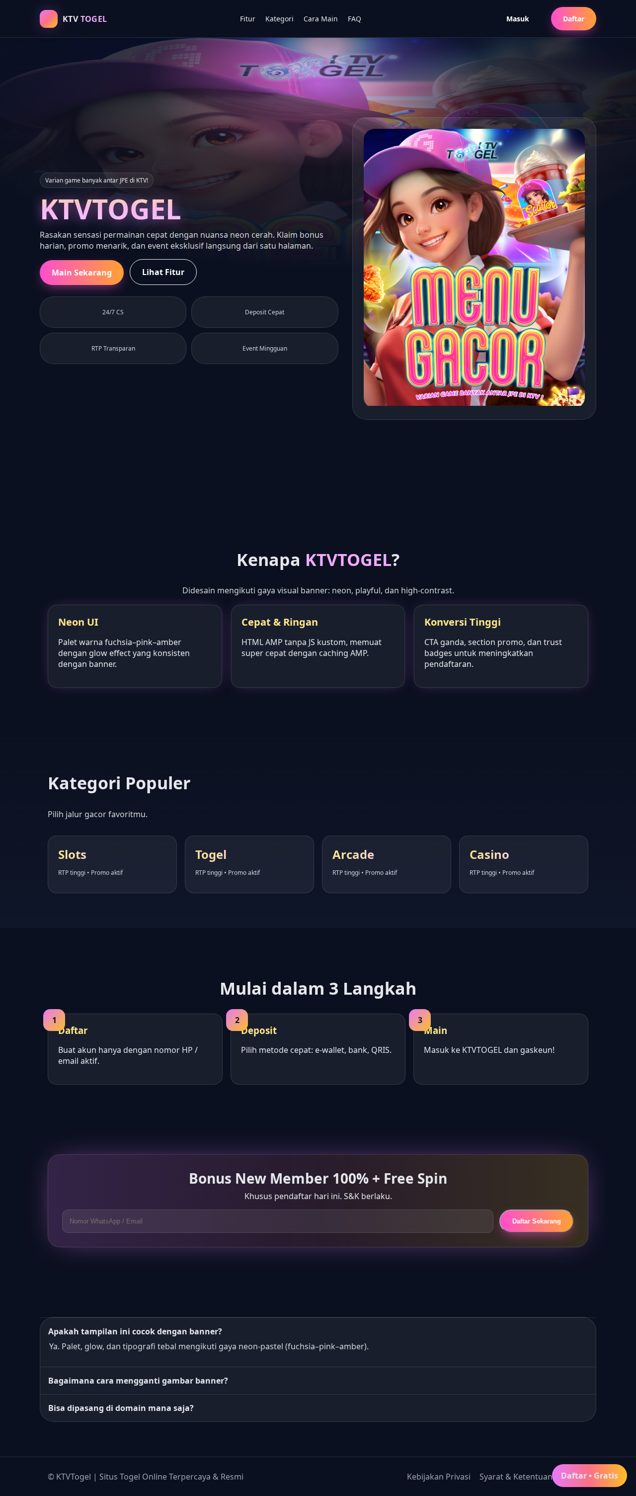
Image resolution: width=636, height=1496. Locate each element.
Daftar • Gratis (589, 1475)
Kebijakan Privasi (439, 1476)
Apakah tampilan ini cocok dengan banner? (135, 1331)
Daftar (573, 18)
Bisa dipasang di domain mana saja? (121, 1407)
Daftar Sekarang (536, 1221)
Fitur (247, 18)
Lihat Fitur (163, 272)
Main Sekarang (82, 272)
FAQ (354, 18)
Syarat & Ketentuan (516, 1476)
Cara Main (321, 18)
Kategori (279, 18)
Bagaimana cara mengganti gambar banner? (138, 1380)
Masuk (517, 18)
